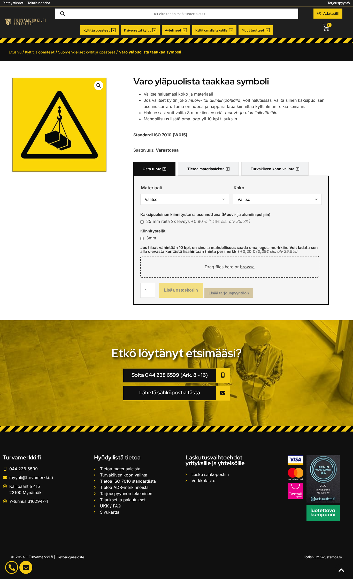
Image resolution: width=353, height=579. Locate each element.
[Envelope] (25, 567)
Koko (239, 188)
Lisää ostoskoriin (181, 290)
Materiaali (151, 188)
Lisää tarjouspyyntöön (229, 293)
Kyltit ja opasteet (40, 52)
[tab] (154, 169)
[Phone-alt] (11, 567)
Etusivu (15, 52)
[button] (99, 30)
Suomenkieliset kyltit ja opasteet (86, 52)
